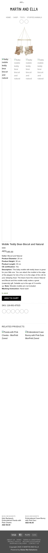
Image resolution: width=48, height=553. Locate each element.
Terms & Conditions (31, 540)
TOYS (22, 17)
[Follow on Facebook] (26, 2)
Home (8, 17)
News (19, 540)
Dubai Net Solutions (28, 550)
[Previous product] (26, 21)
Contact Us (34, 543)
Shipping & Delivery (18, 543)
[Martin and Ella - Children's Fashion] (24, 9)
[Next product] (21, 21)
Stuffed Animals (34, 17)
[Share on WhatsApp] (4, 311)
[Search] (7, 9)
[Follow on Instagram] (29, 2)
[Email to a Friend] (17, 311)
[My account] (41, 9)
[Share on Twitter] (13, 311)
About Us (11, 540)
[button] (3, 9)
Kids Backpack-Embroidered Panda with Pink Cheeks (11, 520)
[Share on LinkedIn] (26, 311)
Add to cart (11, 298)
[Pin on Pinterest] (22, 311)
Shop (15, 17)
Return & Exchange (31, 541)
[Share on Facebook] (9, 311)
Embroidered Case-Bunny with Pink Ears (35, 519)
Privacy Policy (14, 541)
